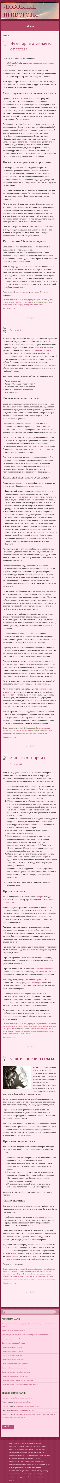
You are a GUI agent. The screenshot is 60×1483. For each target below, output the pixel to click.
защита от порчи (23, 1276)
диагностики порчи (33, 982)
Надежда (5, 1398)
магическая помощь (15, 1279)
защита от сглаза (14, 733)
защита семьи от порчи (45, 1031)
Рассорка (6, 1029)
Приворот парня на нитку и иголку (27, 1406)
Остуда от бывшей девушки (12, 1355)
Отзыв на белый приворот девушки (14, 1368)
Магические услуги (9, 730)
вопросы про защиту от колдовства (20, 305)
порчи (28, 353)
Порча (37, 300)
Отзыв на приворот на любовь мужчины (16, 1372)
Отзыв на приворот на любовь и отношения (17, 1380)
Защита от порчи (41, 1024)
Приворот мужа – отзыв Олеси (13, 1339)
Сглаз (51, 300)
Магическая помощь (42, 728)
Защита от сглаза (17, 1271)
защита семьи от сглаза (11, 1033)
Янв (4, 43)
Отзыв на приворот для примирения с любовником (20, 1384)
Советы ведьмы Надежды (12, 302)
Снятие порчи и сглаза (32, 1058)
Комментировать (9, 309)
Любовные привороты (20, 11)
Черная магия (27, 302)
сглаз (41, 305)
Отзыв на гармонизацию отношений (14, 1376)
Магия (40, 1026)
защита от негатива (38, 1029)
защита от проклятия (15, 1031)
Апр (4, 757)
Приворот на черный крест (24, 1398)
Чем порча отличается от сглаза (31, 46)
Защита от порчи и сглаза (28, 761)
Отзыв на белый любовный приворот (15, 1364)
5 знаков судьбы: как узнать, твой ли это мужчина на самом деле (25, 1335)
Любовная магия (30, 1271)
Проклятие (44, 300)
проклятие (46, 1279)
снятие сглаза (31, 733)
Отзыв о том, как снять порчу (12, 1351)
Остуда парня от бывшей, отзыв (13, 1343)
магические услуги (30, 1279)
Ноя (4, 1058)
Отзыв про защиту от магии (12, 1347)
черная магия (41, 733)
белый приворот (12, 1256)
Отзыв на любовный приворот (12, 1359)
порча (36, 305)
